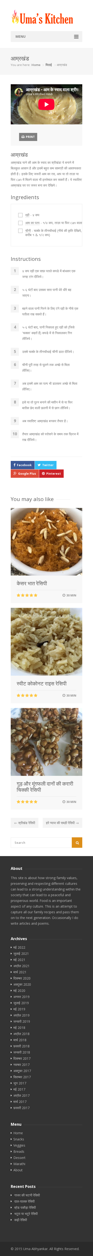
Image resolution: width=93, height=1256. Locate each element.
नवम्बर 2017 (21, 1065)
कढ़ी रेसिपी (20, 1220)
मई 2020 (19, 991)
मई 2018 (19, 1028)
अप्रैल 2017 (21, 1095)
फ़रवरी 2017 (21, 1108)
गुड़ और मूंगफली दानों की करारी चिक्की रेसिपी (45, 787)
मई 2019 (19, 1009)
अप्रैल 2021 (21, 966)
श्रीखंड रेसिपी (24, 822)
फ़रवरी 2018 (21, 1046)
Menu (21, 36)
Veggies (19, 1145)
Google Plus (27, 474)
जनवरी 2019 (21, 1021)
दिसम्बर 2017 (22, 1058)
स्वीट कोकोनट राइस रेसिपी (42, 683)
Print (30, 137)
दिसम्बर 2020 (22, 978)
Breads (18, 1151)
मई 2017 (19, 1089)
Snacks (18, 1139)
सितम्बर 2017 (22, 1077)
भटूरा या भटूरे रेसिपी (26, 1214)
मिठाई (49, 65)
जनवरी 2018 (21, 1052)
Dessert (19, 1158)
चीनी (28, 230)
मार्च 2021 (19, 972)
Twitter (48, 465)
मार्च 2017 (19, 1102)
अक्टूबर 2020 (22, 984)
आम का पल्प (32, 222)
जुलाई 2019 (21, 1003)
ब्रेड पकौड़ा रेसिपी (25, 1207)
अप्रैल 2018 (21, 1034)
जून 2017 (19, 1083)
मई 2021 (19, 960)
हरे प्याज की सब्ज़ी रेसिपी (62, 822)
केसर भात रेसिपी (32, 583)
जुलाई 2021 (21, 953)
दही (27, 215)
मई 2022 (19, 947)
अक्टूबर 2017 (22, 1071)
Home (36, 65)
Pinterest (53, 474)
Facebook (24, 465)
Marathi (19, 1164)
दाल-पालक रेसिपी (24, 1201)
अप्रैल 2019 (21, 1015)
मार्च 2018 (19, 1040)
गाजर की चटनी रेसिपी (27, 1195)
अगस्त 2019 (21, 997)
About (18, 1170)
